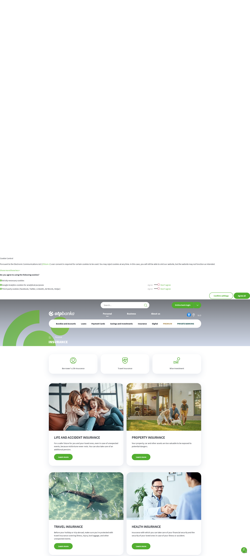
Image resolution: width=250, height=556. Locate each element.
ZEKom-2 (46, 264)
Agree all (242, 295)
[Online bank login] (197, 305)
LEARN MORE (63, 457)
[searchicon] (146, 305)
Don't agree (166, 285)
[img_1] (61, 314)
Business (131, 313)
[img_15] (50, 337)
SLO (199, 315)
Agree (150, 285)
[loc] (194, 315)
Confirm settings (221, 295)
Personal (107, 313)
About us (155, 313)
